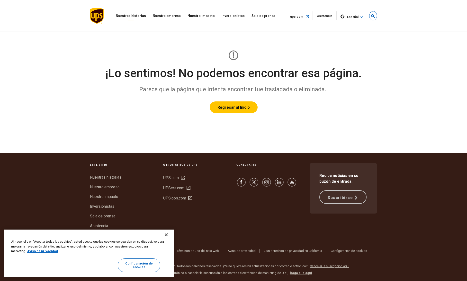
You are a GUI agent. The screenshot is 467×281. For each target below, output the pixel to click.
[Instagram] (266, 184)
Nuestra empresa (167, 16)
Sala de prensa (263, 16)
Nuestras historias (131, 16)
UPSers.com (176, 188)
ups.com (301, 16)
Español (352, 17)
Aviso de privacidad (242, 251)
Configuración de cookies (349, 251)
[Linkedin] (279, 184)
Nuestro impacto (201, 16)
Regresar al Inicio (233, 107)
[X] (254, 184)
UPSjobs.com (177, 198)
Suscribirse (340, 197)
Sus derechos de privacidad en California (293, 251)
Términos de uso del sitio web (198, 251)
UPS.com (174, 177)
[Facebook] (241, 184)
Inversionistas (233, 16)
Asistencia (327, 17)
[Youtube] (292, 184)
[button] (373, 15)
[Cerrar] (166, 235)
